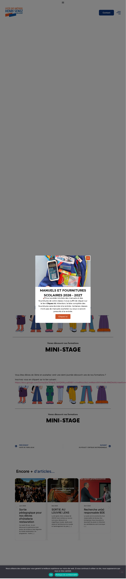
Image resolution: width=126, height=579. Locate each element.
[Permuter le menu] (63, 2)
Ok (51, 575)
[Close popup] (88, 258)
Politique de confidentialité (66, 575)
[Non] (122, 572)
